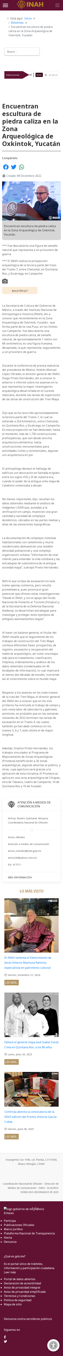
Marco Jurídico (13, 1229)
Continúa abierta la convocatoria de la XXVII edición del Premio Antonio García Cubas (30, 1117)
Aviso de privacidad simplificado (25, 1292)
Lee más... (11, 982)
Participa (10, 1221)
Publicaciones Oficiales (19, 1225)
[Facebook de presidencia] (5, 1337)
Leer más (10, 1272)
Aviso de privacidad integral (22, 1287)
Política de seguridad (17, 1300)
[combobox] (22, 51)
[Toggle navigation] (57, 5)
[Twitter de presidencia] (5, 1342)
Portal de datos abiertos (19, 1279)
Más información (20, 877)
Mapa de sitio (13, 1304)
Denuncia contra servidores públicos (28, 1319)
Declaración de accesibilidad (22, 1283)
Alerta (8, 1237)
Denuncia (10, 1242)
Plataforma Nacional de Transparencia (29, 1233)
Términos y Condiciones (19, 1296)
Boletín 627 (20, 290)
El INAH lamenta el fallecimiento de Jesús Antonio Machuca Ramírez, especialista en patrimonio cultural (27, 963)
